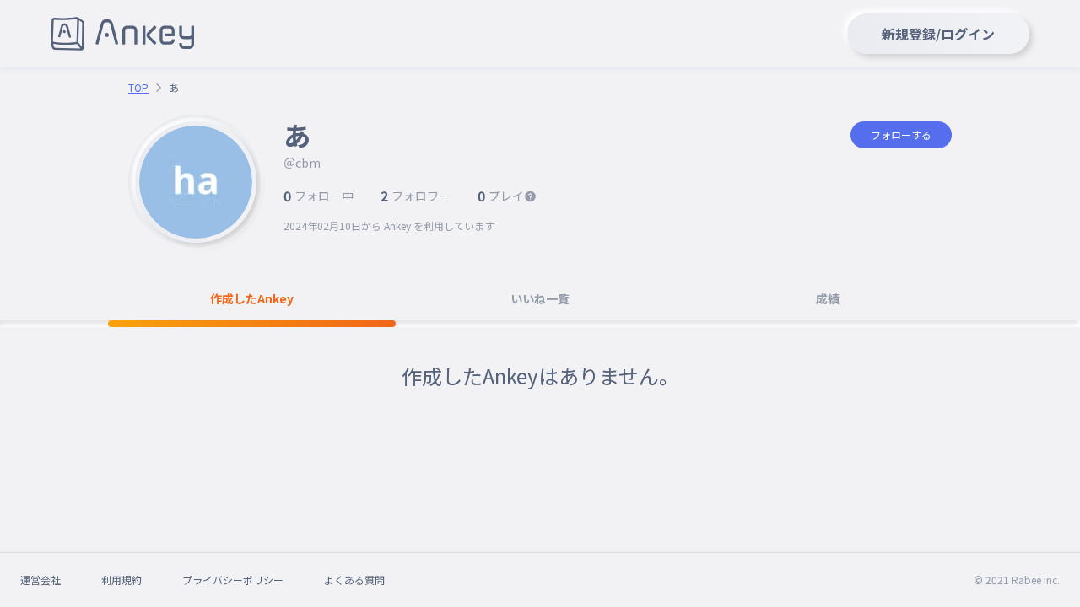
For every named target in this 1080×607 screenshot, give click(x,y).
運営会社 (40, 579)
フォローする (901, 134)
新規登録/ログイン (938, 34)
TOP (138, 87)
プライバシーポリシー (233, 579)
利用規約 (121, 579)
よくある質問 (354, 579)
